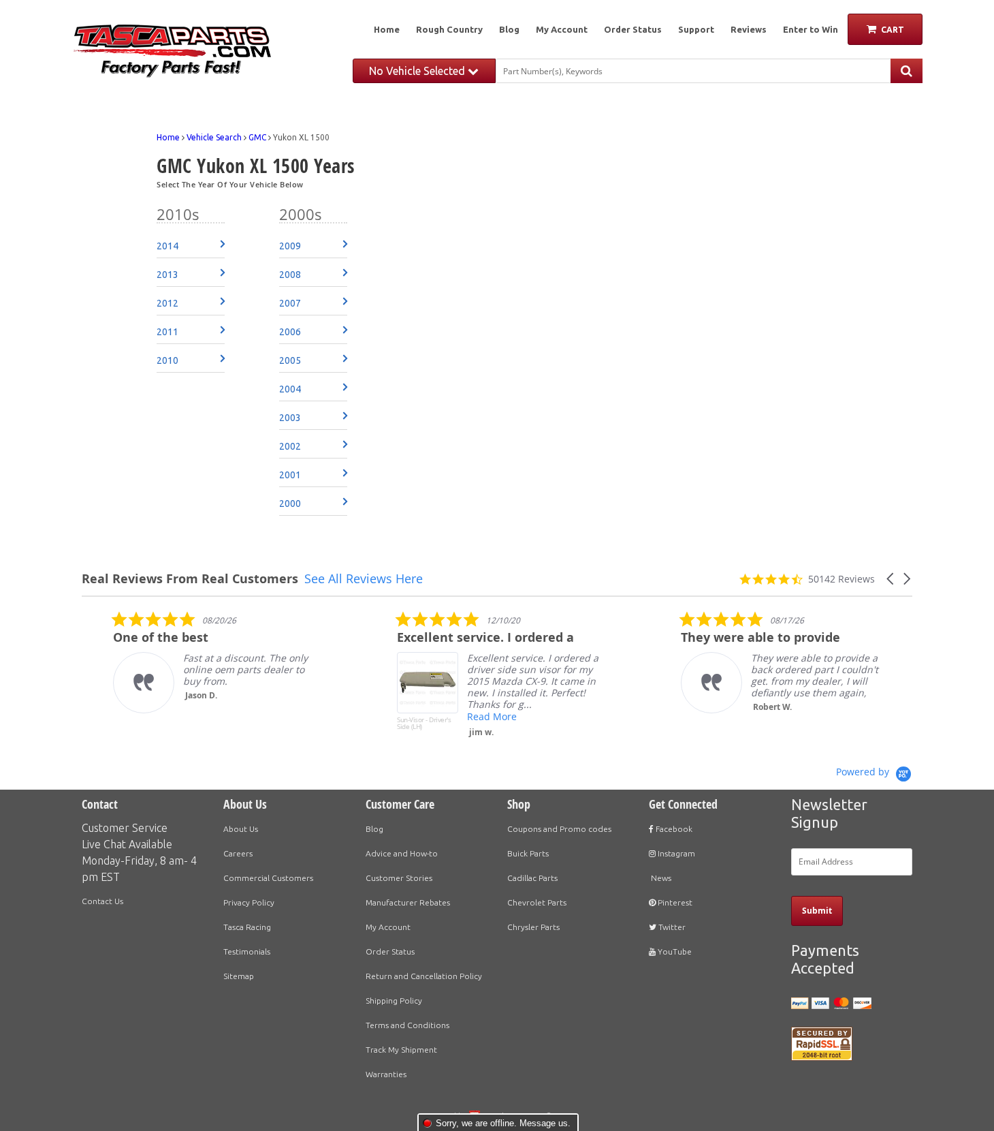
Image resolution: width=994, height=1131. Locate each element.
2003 (290, 417)
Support (696, 29)
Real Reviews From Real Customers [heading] (190, 579)
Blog (509, 29)
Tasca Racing (247, 927)
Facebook (673, 828)
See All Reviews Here (363, 578)
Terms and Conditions (407, 1025)
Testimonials (246, 951)
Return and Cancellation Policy (424, 976)
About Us (240, 828)
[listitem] (184, 661)
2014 (167, 246)
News (660, 877)
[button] (891, 579)
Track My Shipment (401, 1049)
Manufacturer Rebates (408, 902)
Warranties (386, 1074)
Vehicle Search (214, 137)
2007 (290, 303)
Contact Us (102, 901)
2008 (290, 274)
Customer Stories (399, 877)
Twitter (671, 927)
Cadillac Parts (532, 877)
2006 (290, 331)
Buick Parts (528, 853)
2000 (290, 503)
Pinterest (674, 902)
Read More (461, 716)
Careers (238, 853)
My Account (562, 29)
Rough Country (449, 29)
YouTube (674, 951)
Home (387, 29)
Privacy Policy (248, 902)
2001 (290, 474)
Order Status (633, 29)
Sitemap (238, 976)
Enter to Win (810, 29)
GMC (257, 137)
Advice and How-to (402, 853)
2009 (290, 246)
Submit (817, 910)
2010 (167, 360)
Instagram (675, 853)
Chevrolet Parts (536, 902)
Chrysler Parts (533, 927)
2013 (167, 274)
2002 (290, 446)
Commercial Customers (268, 877)
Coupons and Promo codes (559, 828)
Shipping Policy (394, 1000)
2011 (167, 331)
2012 (167, 303)
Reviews (749, 29)
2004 (290, 389)
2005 (290, 360)
